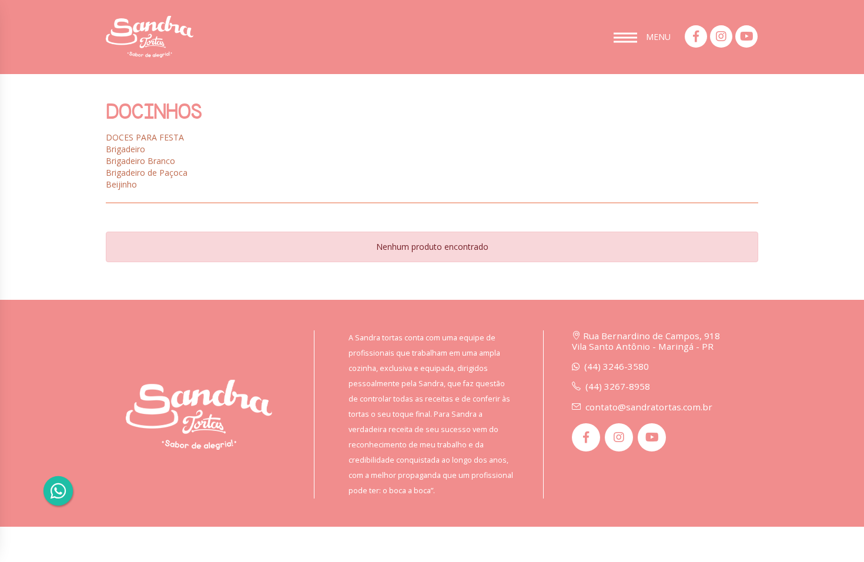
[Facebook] (696, 36)
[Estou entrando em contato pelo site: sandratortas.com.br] (57, 491)
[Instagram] (721, 36)
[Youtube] (746, 36)
